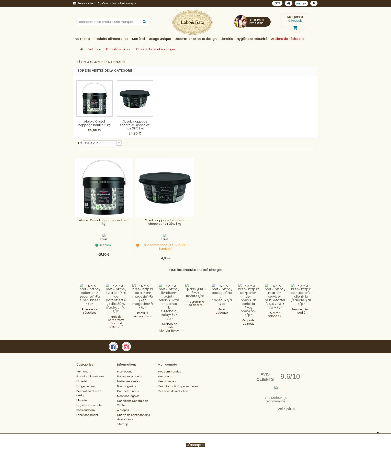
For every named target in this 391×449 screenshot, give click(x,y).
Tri (80, 142)
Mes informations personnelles (178, 386)
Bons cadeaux (222, 311)
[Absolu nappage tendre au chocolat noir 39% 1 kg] (135, 98)
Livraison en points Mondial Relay (169, 327)
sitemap (122, 424)
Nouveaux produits (129, 376)
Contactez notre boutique (119, 3)
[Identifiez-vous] (313, 3)
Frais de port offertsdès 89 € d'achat (116, 322)
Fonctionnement (87, 415)
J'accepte (195, 445)
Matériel (81, 381)
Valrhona (82, 371)
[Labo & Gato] (192, 22)
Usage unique (85, 386)
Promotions (124, 371)
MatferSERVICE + (275, 314)
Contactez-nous (128, 391)
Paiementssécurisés (89, 311)
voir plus (286, 409)
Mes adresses (167, 381)
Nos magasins (126, 386)
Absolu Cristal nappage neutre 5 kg (94, 123)
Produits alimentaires (90, 376)
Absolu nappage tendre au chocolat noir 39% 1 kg (135, 124)
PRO (277, 3)
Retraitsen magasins (142, 314)
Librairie (81, 400)
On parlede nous (248, 322)
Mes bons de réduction (173, 391)
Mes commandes (169, 371)
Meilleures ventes (128, 381)
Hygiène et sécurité (89, 405)
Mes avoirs (165, 376)
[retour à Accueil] (81, 49)
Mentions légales (128, 396)
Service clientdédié (301, 311)
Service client (86, 3)
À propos (123, 410)
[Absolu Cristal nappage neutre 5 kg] (94, 98)
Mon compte (167, 364)
